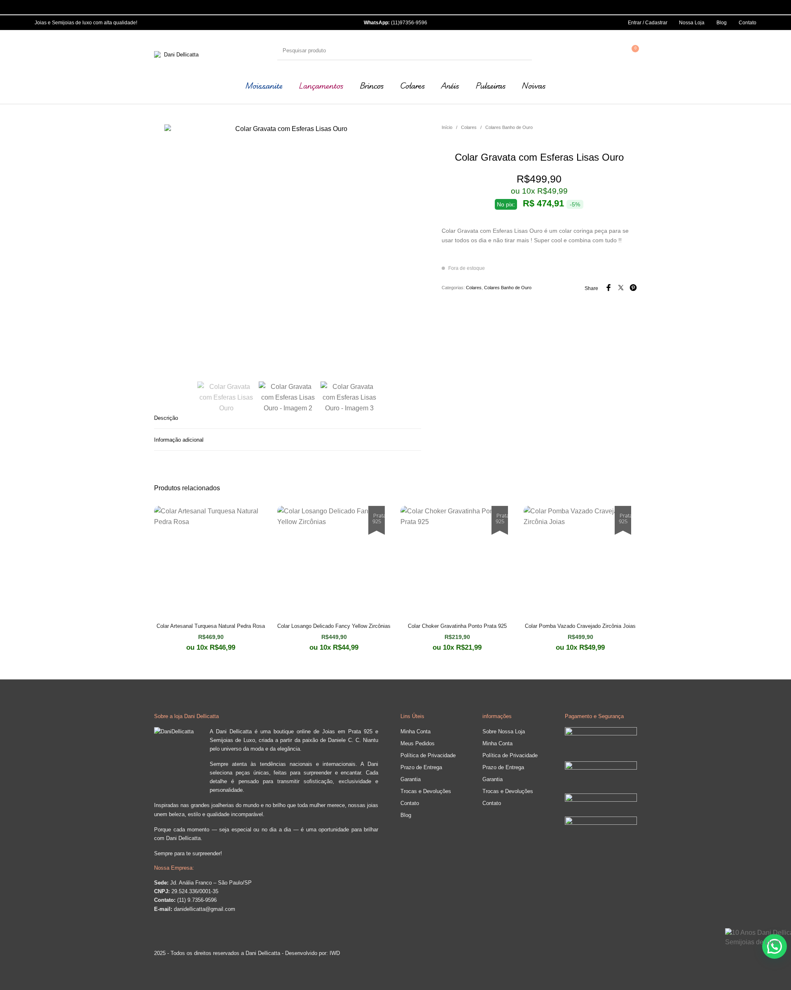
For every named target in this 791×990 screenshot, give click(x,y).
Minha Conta (415, 731)
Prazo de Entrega (421, 767)
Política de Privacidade (428, 755)
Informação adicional (179, 440)
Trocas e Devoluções (425, 791)
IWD (334, 953)
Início (447, 127)
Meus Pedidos (417, 743)
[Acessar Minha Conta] (613, 50)
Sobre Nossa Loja (503, 731)
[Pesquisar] (524, 50)
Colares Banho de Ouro (509, 127)
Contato (409, 803)
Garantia (410, 779)
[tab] (287, 418)
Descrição (166, 418)
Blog (405, 815)
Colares (469, 127)
